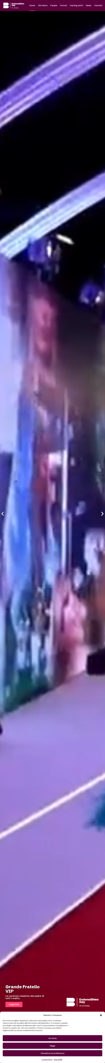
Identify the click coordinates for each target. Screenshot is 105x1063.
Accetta (53, 1038)
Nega (52, 1045)
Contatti (98, 5)
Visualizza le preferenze (52, 1053)
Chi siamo (43, 5)
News (88, 5)
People (53, 5)
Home (32, 5)
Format (63, 5)
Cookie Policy (47, 1059)
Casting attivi (76, 5)
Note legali (58, 1059)
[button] (101, 1015)
